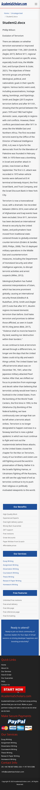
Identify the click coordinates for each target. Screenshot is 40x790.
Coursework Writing (11, 573)
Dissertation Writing (11, 569)
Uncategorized (17, 13)
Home (6, 13)
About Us (4, 668)
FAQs (3, 681)
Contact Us (5, 685)
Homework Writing (10, 584)
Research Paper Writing (12, 581)
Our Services (6, 671)
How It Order (6, 675)
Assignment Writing (10, 565)
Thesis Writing (8, 577)
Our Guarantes (7, 678)
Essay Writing (8, 561)
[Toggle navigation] (36, 4)
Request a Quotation (20, 647)
